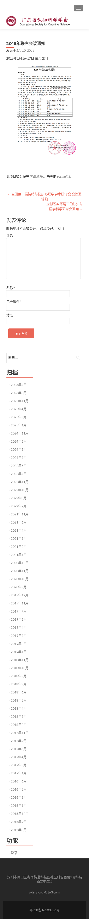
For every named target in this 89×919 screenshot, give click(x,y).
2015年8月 (19, 830)
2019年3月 (19, 635)
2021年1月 (19, 555)
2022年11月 (20, 482)
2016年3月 (19, 797)
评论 (9, 235)
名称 (10, 288)
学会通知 (36, 176)
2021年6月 (19, 522)
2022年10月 (20, 490)
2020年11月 (20, 571)
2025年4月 (19, 409)
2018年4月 (19, 708)
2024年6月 (19, 441)
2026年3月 (19, 393)
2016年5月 (19, 789)
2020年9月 (19, 587)
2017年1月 (19, 773)
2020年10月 (20, 579)
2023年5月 (19, 465)
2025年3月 (19, 417)
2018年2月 (19, 724)
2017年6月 (19, 749)
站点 (9, 315)
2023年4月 (19, 474)
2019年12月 (20, 595)
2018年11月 (20, 660)
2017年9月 (19, 741)
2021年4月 (19, 530)
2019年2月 (19, 644)
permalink (64, 176)
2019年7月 (19, 611)
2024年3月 (19, 457)
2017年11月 (20, 733)
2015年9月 (19, 822)
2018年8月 (19, 684)
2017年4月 (19, 757)
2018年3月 (19, 716)
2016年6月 (19, 781)
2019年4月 (19, 627)
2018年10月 (20, 668)
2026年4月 (19, 385)
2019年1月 (19, 652)
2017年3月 (19, 765)
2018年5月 (19, 700)
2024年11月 (20, 433)
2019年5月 (19, 619)
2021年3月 (19, 538)
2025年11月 (20, 401)
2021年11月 (20, 514)
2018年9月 (19, 676)
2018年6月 (19, 692)
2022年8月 (19, 498)
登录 (14, 853)
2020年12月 (20, 563)
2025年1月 (19, 425)
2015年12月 (20, 813)
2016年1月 (19, 805)
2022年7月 (19, 506)
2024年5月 (19, 449)
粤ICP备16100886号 (44, 910)
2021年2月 (19, 546)
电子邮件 (14, 301)
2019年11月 (20, 603)
